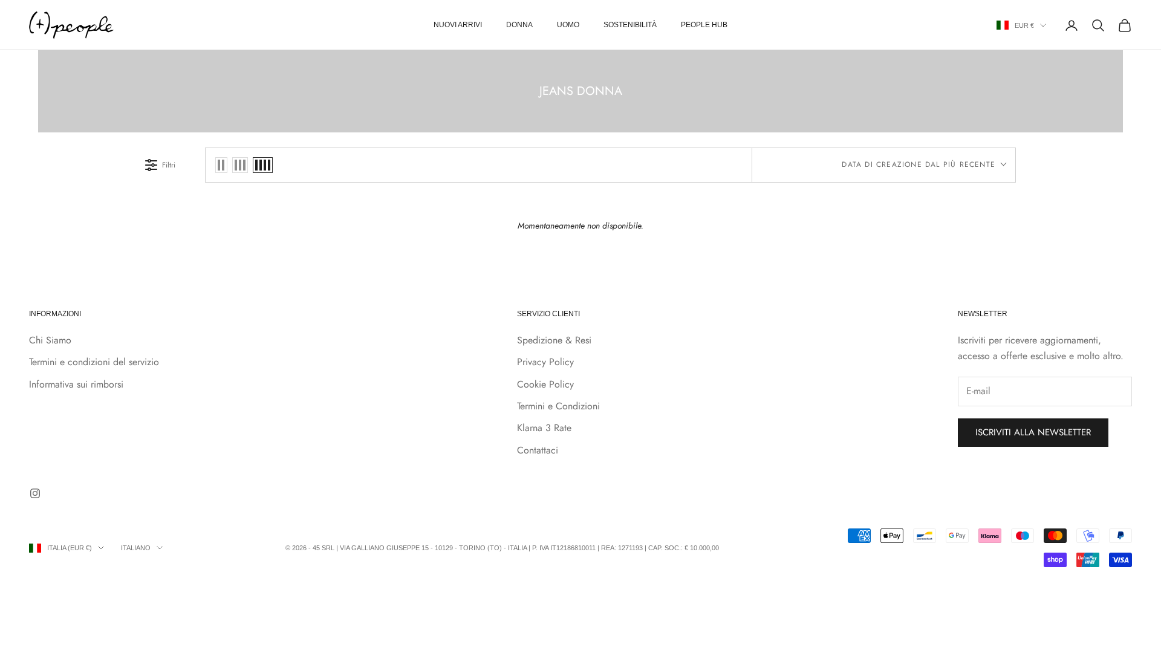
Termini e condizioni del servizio (94, 362)
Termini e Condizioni (558, 406)
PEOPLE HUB (704, 25)
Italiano (136, 547)
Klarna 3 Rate (544, 428)
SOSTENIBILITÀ (630, 25)
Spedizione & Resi (554, 340)
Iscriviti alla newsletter (1033, 432)
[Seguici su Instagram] (35, 493)
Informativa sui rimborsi (76, 384)
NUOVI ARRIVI (458, 25)
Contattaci (537, 450)
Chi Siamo (50, 340)
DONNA (519, 25)
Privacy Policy (545, 362)
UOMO (568, 25)
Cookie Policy (545, 384)
